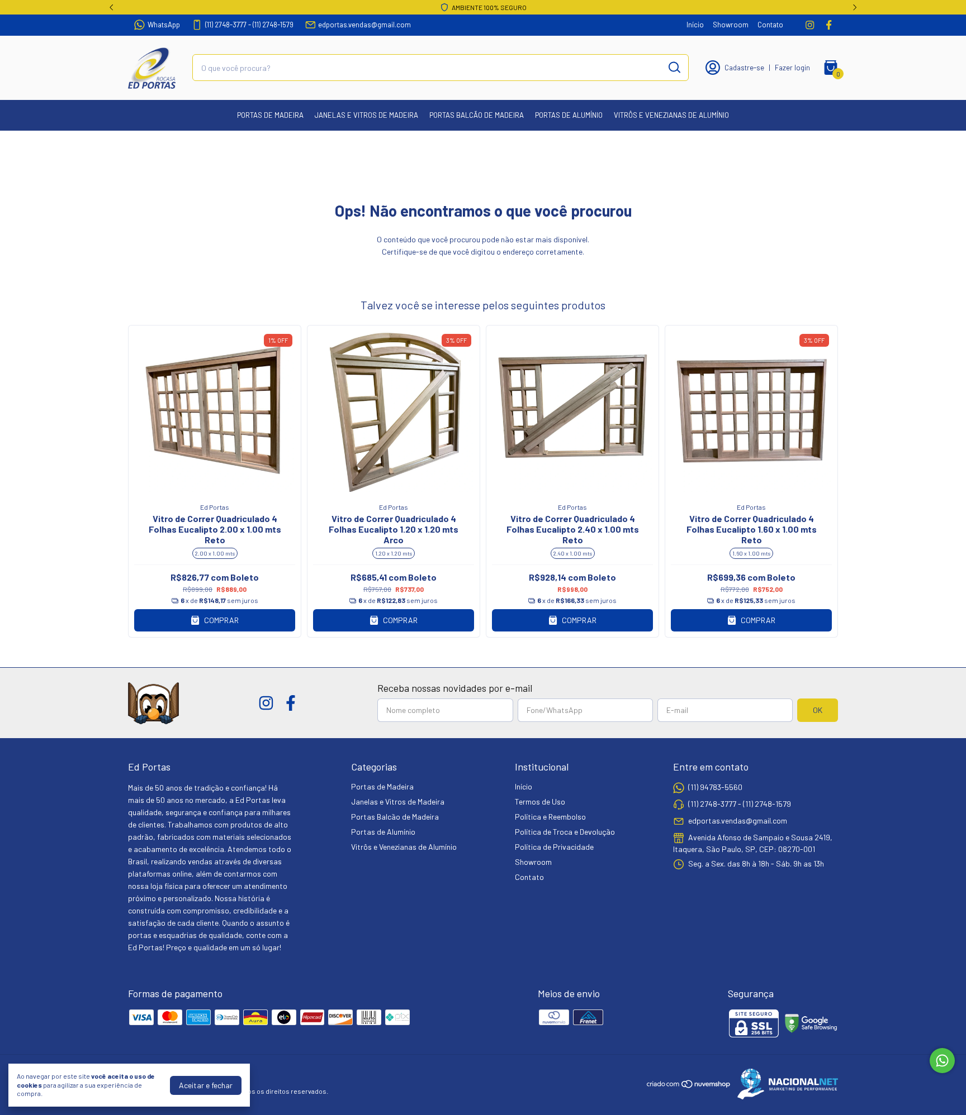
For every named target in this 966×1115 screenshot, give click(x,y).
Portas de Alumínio (569, 115)
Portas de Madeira (270, 115)
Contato (770, 24)
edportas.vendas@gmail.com (364, 24)
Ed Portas (214, 507)
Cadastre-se (744, 67)
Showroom (731, 24)
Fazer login (792, 67)
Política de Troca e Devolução (565, 831)
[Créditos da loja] (785, 1084)
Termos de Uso (540, 801)
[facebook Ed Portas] (829, 25)
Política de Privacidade (554, 846)
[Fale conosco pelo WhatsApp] (942, 1060)
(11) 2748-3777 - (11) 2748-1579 (249, 24)
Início (695, 24)
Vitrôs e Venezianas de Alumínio (671, 115)
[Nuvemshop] (689, 1085)
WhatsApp (164, 24)
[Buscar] (673, 67)
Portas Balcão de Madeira (476, 115)
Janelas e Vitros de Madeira (366, 115)
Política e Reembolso (550, 816)
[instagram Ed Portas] (810, 25)
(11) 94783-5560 (715, 787)
